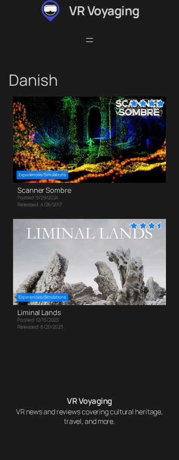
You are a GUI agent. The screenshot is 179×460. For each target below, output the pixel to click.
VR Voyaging (104, 10)
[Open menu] (89, 40)
